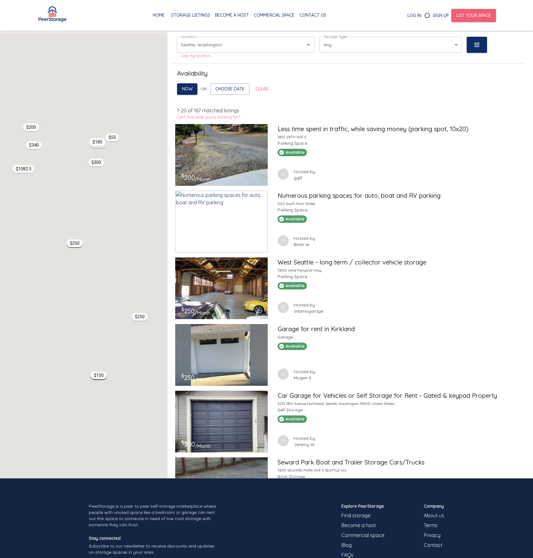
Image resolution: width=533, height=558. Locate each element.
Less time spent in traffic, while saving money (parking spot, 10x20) (373, 129)
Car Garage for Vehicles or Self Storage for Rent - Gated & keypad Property (387, 395)
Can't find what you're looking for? (208, 117)
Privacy (432, 535)
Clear (261, 89)
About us (434, 515)
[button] (75, 243)
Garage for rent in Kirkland (316, 329)
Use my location (196, 55)
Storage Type (335, 36)
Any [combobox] (328, 45)
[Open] (308, 44)
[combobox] (237, 44)
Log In (414, 15)
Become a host (358, 525)
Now (187, 89)
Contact (433, 545)
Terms (430, 525)
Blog (346, 545)
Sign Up (441, 15)
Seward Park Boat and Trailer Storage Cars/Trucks (351, 462)
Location (188, 36)
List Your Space (473, 15)
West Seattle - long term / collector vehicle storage (352, 262)
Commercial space (362, 535)
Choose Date (230, 89)
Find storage (355, 515)
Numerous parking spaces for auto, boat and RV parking (359, 195)
